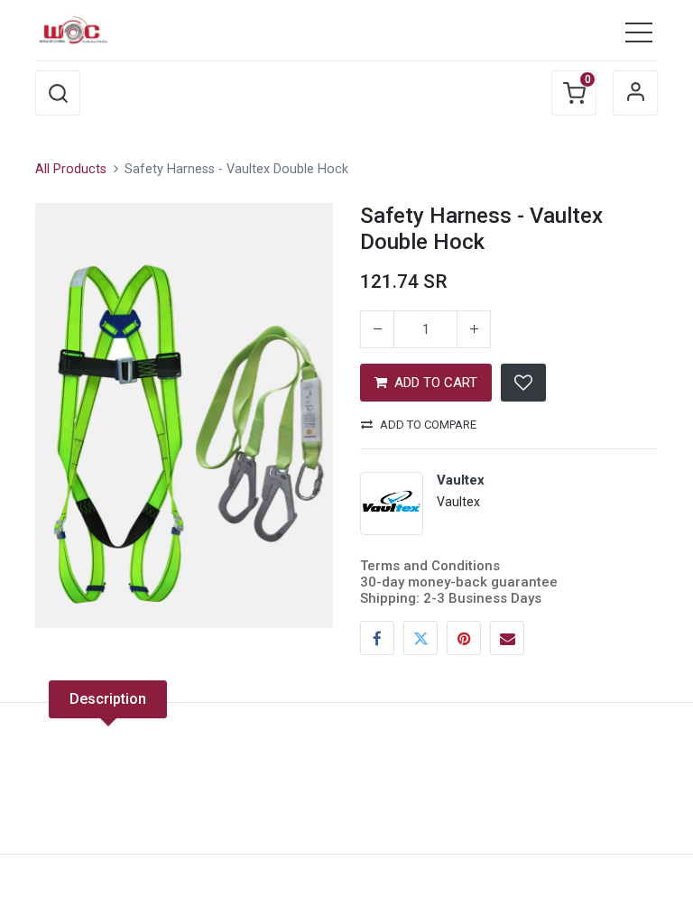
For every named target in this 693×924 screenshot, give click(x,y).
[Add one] (473, 329)
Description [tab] (107, 698)
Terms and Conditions (430, 566)
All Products (70, 169)
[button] (57, 93)
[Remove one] (377, 329)
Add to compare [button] (428, 424)
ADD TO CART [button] (435, 382)
